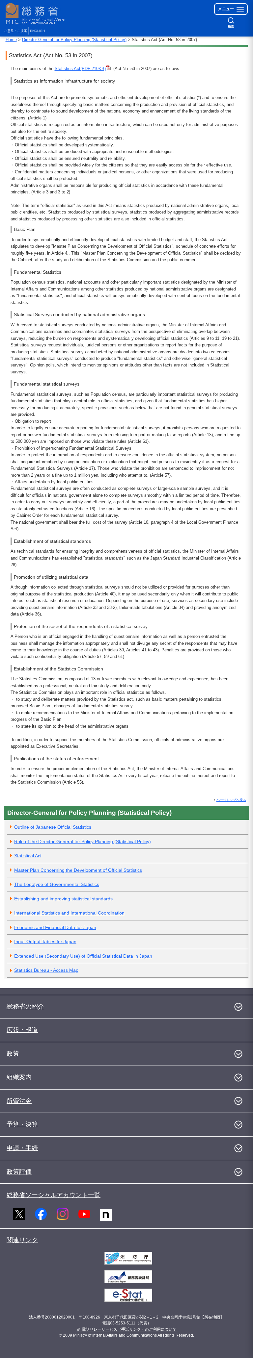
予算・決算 (22, 1124)
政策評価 (19, 1171)
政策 (13, 1053)
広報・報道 (22, 1029)
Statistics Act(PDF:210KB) (80, 68)
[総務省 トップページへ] (36, 13)
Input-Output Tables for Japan (45, 941)
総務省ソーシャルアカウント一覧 (53, 1195)
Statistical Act (28, 855)
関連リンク (22, 1240)
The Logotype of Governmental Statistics (56, 884)
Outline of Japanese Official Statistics (52, 827)
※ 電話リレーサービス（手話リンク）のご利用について (127, 1329)
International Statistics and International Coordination (69, 913)
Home (11, 39)
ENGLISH (37, 31)
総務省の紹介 (25, 1006)
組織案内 (19, 1077)
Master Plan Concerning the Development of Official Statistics (78, 870)
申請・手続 (22, 1147)
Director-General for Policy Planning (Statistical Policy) (74, 39)
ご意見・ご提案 (15, 31)
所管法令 (19, 1100)
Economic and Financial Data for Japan (55, 927)
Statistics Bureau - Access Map (46, 970)
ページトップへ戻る (231, 800)
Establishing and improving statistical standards (63, 898)
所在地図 (212, 1317)
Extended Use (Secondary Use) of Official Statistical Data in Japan (83, 956)
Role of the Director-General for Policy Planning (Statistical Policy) (82, 841)
